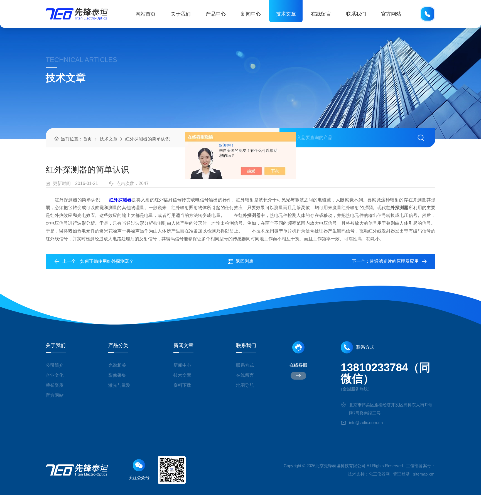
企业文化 (54, 375)
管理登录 (401, 474)
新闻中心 (251, 14)
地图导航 (245, 385)
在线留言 (321, 14)
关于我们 (181, 14)
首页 (87, 139)
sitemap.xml (424, 474)
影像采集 (117, 375)
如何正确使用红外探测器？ (107, 261)
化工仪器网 (379, 474)
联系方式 (245, 365)
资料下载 (182, 385)
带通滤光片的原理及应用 (394, 261)
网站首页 (146, 14)
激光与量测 (119, 385)
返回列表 (245, 261)
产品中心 (216, 14)
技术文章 (286, 14)
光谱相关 (117, 365)
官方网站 (391, 14)
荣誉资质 (54, 385)
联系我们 (356, 14)
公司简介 (54, 365)
